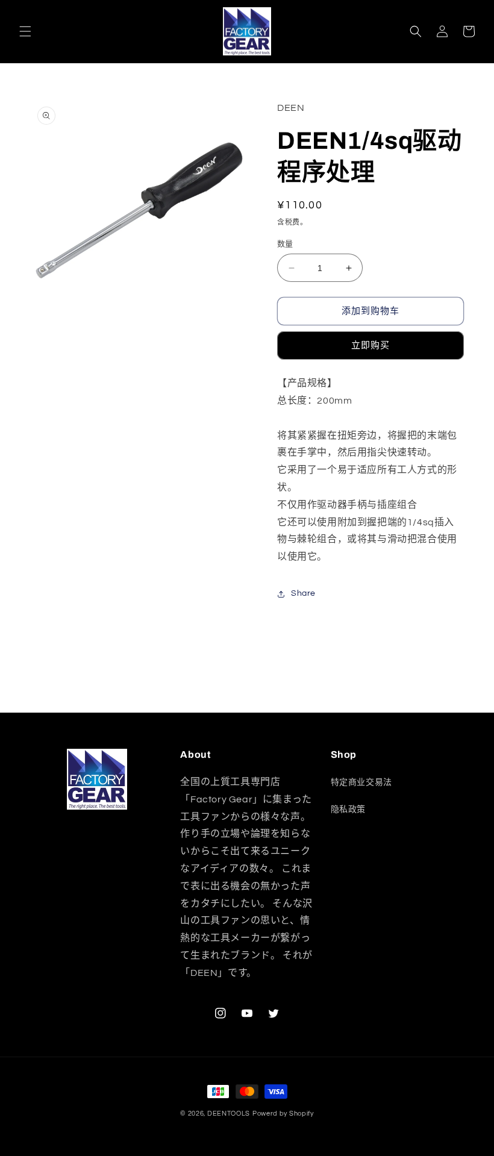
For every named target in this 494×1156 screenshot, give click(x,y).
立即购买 (370, 345)
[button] (25, 31)
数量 (285, 244)
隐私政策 (348, 809)
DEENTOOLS (228, 1113)
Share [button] (303, 593)
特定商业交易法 (361, 782)
